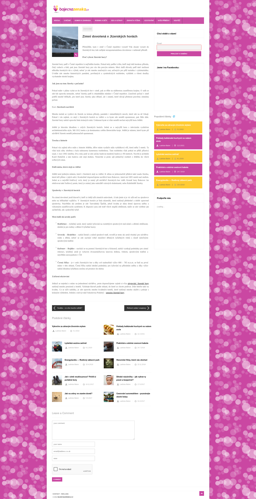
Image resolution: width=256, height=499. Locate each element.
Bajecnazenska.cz (73, 8)
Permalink (76, 55)
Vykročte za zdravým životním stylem (68, 326)
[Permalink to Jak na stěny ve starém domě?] (57, 397)
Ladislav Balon (60, 331)
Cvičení (67, 20)
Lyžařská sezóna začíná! (76, 343)
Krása (57, 20)
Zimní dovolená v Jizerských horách (109, 36)
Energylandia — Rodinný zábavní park (82, 359)
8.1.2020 (89, 348)
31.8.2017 (141, 401)
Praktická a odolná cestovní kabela (132, 343)
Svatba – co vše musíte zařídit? (69, 308)
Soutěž (177, 20)
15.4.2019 (89, 364)
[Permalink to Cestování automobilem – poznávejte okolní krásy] (109, 397)
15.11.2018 (141, 364)
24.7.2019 (141, 348)
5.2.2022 (76, 331)
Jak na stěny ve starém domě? (78, 393)
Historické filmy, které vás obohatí (131, 359)
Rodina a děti (101, 20)
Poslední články (174, 116)
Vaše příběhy (164, 20)
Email (159, 43)
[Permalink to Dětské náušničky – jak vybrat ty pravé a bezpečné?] (109, 380)
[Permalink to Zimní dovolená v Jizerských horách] (65, 40)
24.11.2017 (90, 384)
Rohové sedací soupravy (136, 308)
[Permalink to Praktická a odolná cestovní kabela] (109, 347)
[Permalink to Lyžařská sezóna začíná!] (57, 347)
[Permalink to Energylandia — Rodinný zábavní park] (57, 363)
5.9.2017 (89, 398)
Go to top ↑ (201, 493)
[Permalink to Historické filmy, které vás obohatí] (109, 363)
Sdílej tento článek (63, 53)
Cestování (149, 20)
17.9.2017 (141, 384)
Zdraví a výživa (133, 20)
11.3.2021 (141, 334)
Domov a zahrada (83, 20)
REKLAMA (65, 494)
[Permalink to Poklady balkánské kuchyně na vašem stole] (109, 330)
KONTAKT (56, 494)
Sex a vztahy (117, 20)
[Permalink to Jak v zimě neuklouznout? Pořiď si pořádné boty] (57, 380)
